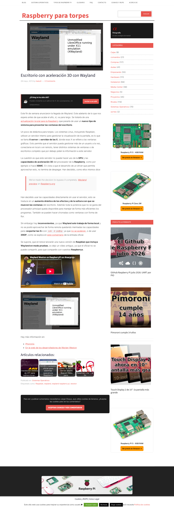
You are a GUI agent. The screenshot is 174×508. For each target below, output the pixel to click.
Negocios (115, 92)
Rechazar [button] (103, 505)
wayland (47, 384)
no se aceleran (78, 231)
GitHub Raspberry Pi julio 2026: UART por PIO (131, 274)
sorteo (114, 112)
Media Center (117, 87)
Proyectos (115, 97)
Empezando (116, 72)
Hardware (115, 77)
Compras (115, 62)
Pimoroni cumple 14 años (123, 332)
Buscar (146, 14)
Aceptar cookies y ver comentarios (65, 408)
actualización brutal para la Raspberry (39, 121)
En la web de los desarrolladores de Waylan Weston (51, 347)
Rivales (114, 102)
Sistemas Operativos (40, 380)
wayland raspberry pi (61, 384)
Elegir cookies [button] (116, 505)
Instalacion (115, 82)
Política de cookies (142, 504)
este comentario (55, 235)
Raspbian (39, 384)
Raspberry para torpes (55, 16)
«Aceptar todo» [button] (91, 505)
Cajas (113, 52)
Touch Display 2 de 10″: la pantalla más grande (130, 391)
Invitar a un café (91, 101)
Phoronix (29, 344)
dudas (113, 67)
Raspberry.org (48, 184)
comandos (115, 57)
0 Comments (50, 81)
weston (74, 384)
